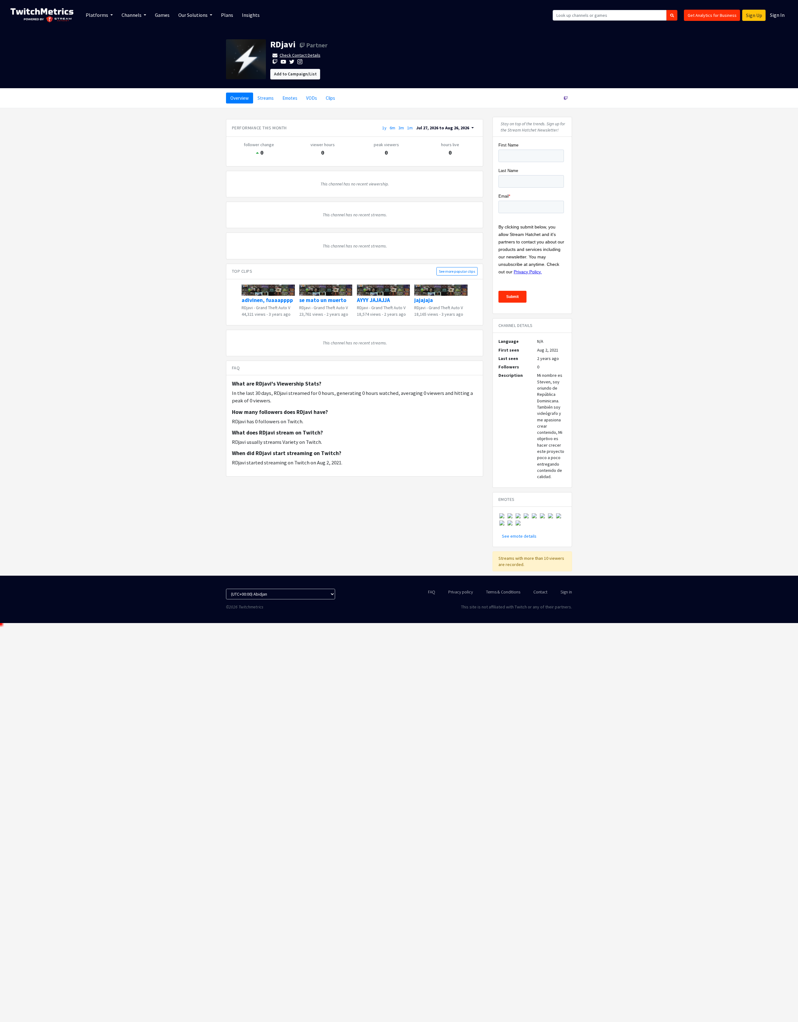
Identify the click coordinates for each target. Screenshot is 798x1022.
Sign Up (754, 15)
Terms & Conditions (503, 592)
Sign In (777, 15)
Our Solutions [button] (193, 15)
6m (392, 128)
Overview (239, 98)
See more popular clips (457, 271)
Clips (330, 98)
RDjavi (283, 44)
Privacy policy (460, 592)
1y (384, 128)
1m (410, 128)
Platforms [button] (97, 15)
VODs (311, 98)
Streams (265, 98)
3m (401, 128)
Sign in (566, 592)
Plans (227, 15)
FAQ (431, 592)
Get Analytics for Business (712, 15)
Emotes (289, 98)
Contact (540, 592)
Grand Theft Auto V (273, 307)
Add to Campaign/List (295, 74)
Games (162, 15)
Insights (251, 15)
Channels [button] (132, 15)
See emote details (519, 536)
